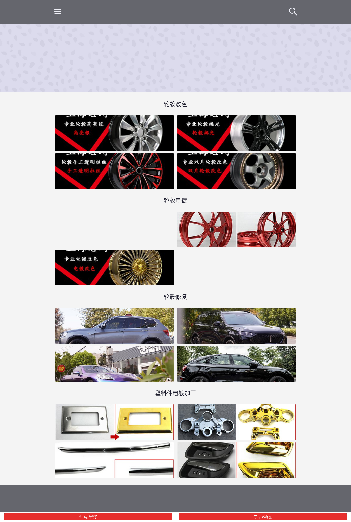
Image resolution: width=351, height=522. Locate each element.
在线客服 (265, 517)
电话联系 (90, 517)
